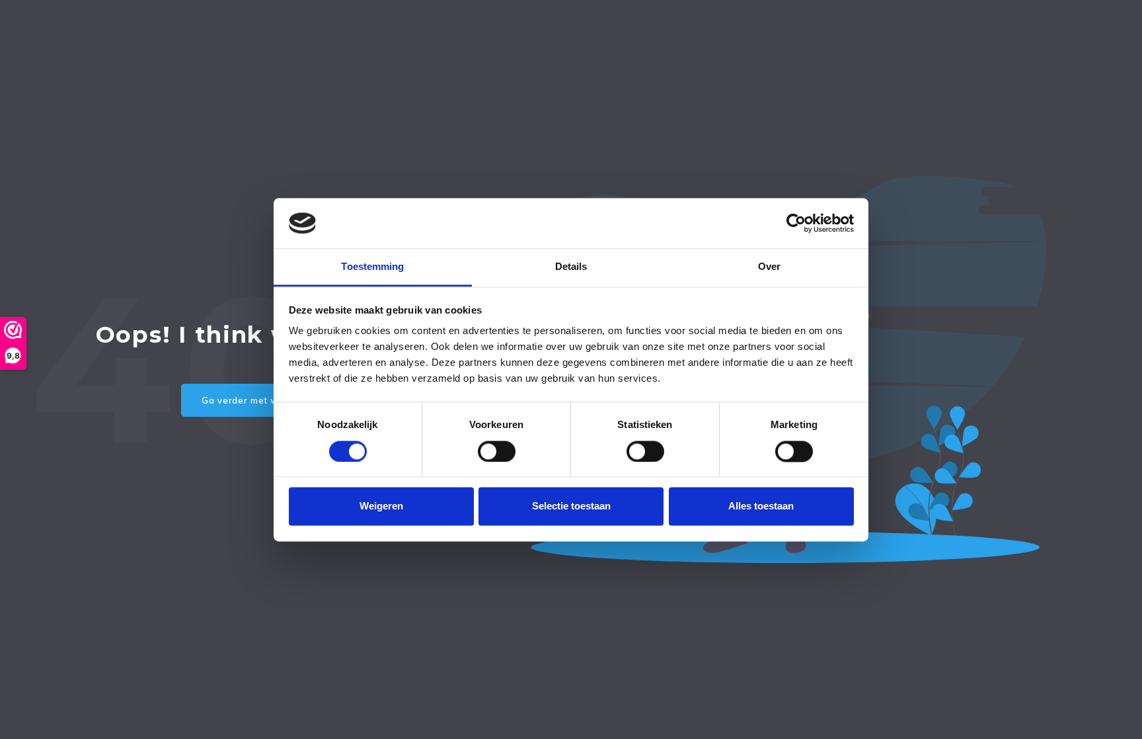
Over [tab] (769, 267)
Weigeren (381, 506)
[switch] (496, 451)
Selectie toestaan (571, 506)
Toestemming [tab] (372, 267)
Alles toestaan (761, 506)
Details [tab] (571, 267)
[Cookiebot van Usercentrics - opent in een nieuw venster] (796, 223)
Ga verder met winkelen (257, 400)
